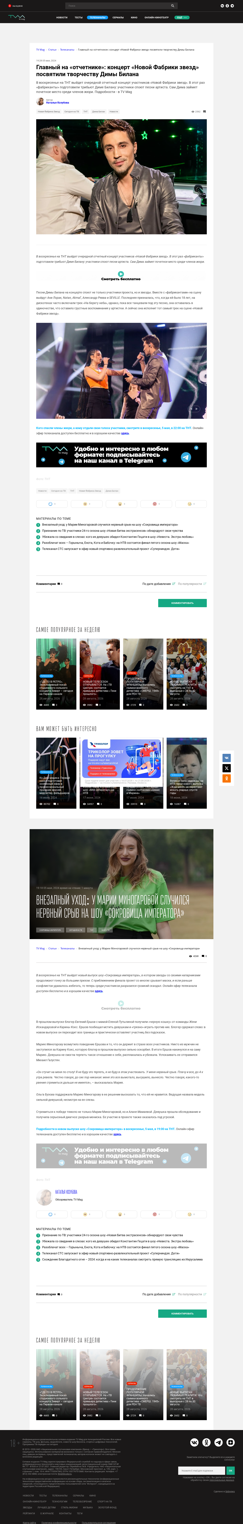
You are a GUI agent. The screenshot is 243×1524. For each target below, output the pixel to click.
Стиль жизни (69, 1507)
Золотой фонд (107, 1507)
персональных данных (221, 1480)
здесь (125, 433)
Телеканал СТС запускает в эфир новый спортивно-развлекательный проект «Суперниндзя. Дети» (111, 549)
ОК (230, 1470)
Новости (114, 111)
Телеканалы (59, 1495)
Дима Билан (98, 111)
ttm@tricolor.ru (65, 1474)
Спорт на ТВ (104, 1501)
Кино (92, 1495)
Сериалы (78, 1495)
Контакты (65, 1513)
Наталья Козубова (57, 102)
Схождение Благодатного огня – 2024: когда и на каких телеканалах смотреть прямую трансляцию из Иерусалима (122, 1259)
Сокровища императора (50, 930)
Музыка (88, 1507)
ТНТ (85, 111)
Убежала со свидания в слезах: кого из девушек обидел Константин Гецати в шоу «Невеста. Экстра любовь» (118, 536)
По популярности (190, 584)
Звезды (27, 1507)
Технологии (59, 1501)
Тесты (43, 1495)
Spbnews (230, 1491)
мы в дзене (18, 6)
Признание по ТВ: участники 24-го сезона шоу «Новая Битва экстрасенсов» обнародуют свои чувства (112, 530)
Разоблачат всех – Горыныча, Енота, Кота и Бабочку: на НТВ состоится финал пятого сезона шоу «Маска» (115, 542)
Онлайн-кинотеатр (34, 1501)
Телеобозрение (82, 1501)
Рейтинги (29, 1513)
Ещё (179, 17)
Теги (79, 1513)
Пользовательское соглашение (99, 1522)
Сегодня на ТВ (71, 111)
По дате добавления (156, 584)
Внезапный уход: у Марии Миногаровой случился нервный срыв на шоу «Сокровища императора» (110, 524)
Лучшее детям (47, 1507)
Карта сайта (29, 1522)
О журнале (47, 1513)
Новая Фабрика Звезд (49, 111)
